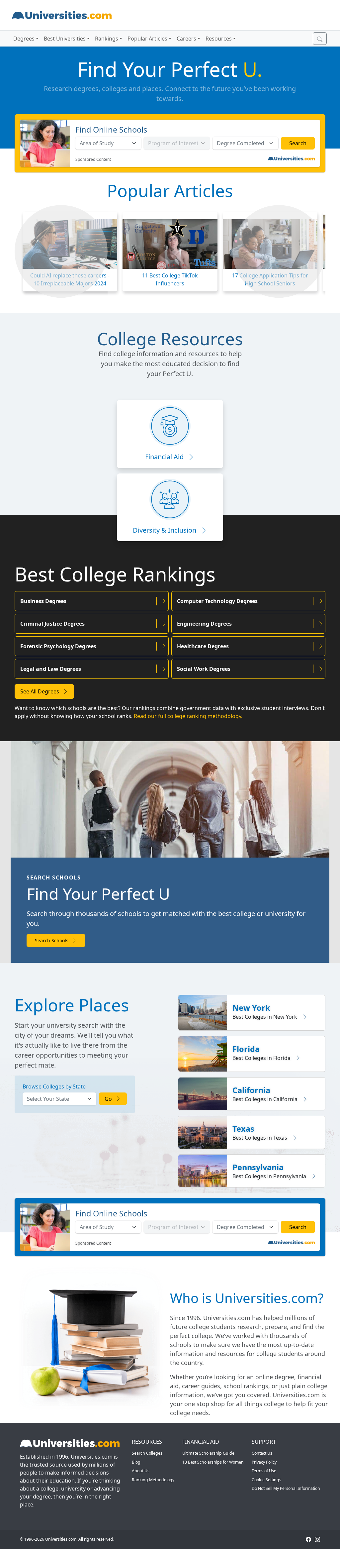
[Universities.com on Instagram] (317, 1539)
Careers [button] (186, 38)
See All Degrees (40, 691)
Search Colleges (147, 1453)
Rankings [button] (106, 38)
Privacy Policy (264, 1462)
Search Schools (52, 940)
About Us (140, 1471)
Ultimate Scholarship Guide (208, 1453)
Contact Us (262, 1453)
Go (109, 1098)
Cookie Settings (266, 1480)
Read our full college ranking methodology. (188, 716)
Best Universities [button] (65, 38)
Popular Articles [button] (147, 38)
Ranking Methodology (153, 1480)
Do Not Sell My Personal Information (286, 1488)
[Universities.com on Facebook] (308, 1539)
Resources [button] (219, 38)
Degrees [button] (24, 38)
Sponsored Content (93, 159)
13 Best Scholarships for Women (213, 1462)
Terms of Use (264, 1471)
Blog (136, 1462)
